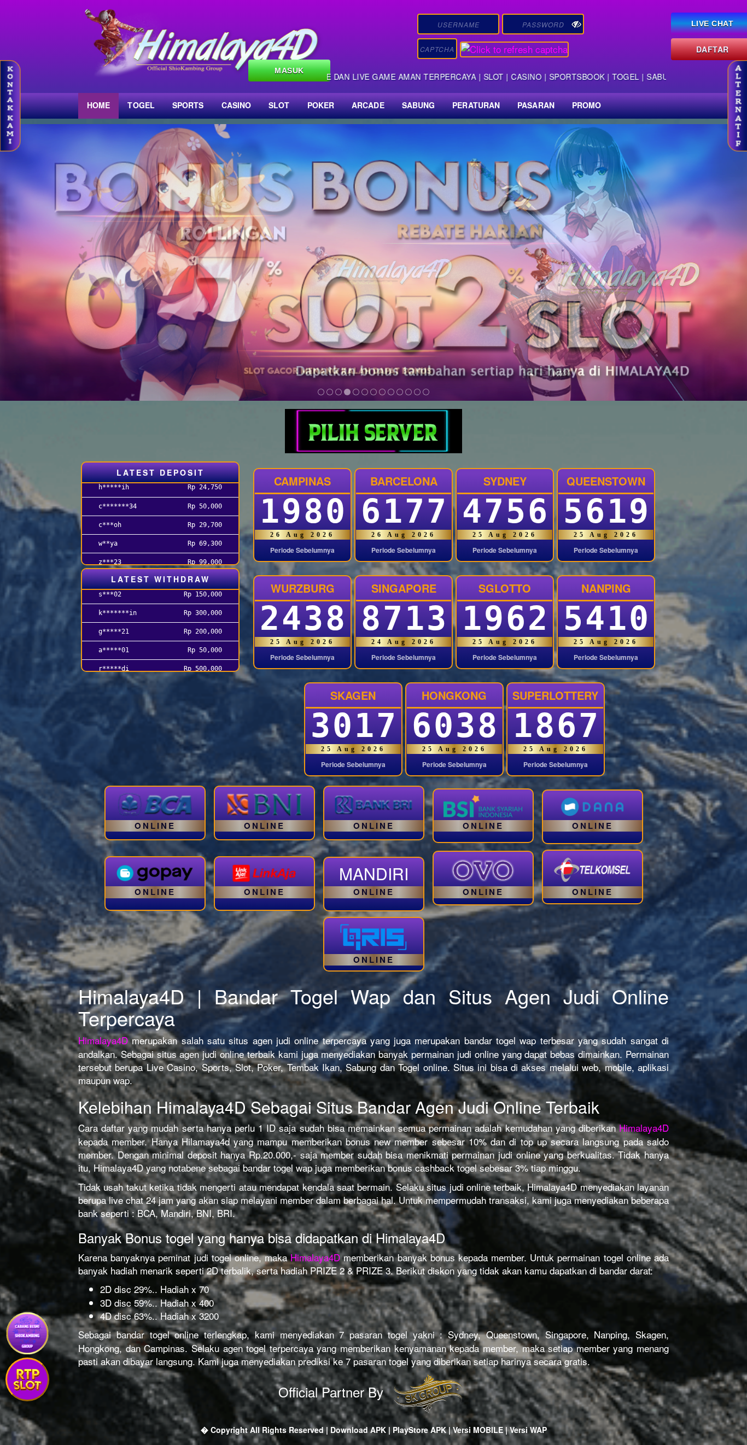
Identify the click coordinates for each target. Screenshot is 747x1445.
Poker (321, 105)
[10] (399, 392)
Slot (279, 105)
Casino (236, 105)
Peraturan (476, 105)
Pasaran (536, 105)
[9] (391, 392)
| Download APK (357, 1429)
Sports (188, 105)
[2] (329, 392)
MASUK (289, 70)
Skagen (353, 695)
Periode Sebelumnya (302, 550)
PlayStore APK (419, 1429)
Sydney (505, 481)
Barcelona (403, 481)
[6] (364, 392)
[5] (356, 392)
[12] (417, 392)
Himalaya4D (103, 1040)
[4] (347, 392)
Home (98, 105)
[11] (408, 392)
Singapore (403, 588)
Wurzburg (303, 588)
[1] (321, 392)
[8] (382, 392)
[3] (338, 392)
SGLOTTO (504, 588)
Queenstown (606, 481)
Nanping (606, 588)
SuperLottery (555, 695)
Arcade (368, 105)
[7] (373, 392)
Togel (141, 105)
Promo (587, 105)
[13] (426, 392)
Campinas (302, 481)
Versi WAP (528, 1429)
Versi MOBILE (478, 1429)
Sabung (418, 105)
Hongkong (454, 695)
